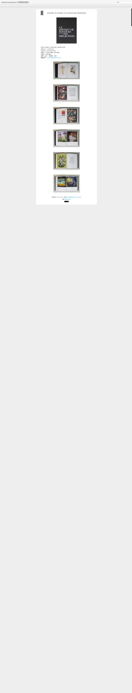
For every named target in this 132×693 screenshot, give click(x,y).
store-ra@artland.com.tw (54, 57)
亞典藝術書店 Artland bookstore (74, 197)
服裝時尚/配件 (68, 199)
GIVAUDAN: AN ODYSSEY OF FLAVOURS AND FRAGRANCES (66, 13)
